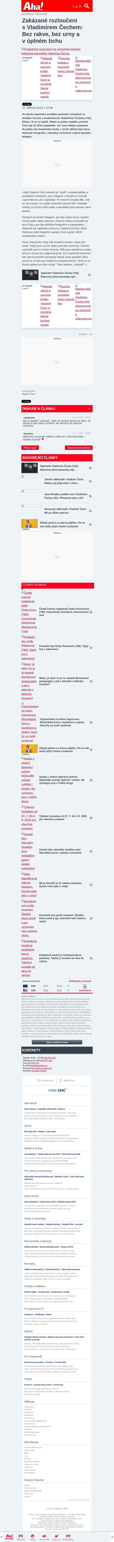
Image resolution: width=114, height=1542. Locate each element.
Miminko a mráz (62, 1177)
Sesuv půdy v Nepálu (32, 1394)
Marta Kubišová (39, 1023)
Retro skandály (68, 1539)
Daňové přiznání (31, 1247)
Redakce (58, 1508)
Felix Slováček (52, 1004)
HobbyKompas (29, 1424)
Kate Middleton (27, 1018)
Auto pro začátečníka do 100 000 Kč (37, 1426)
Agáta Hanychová (28, 999)
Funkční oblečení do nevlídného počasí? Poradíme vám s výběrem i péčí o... (52, 1189)
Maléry (32, 1539)
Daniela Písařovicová (63, 1002)
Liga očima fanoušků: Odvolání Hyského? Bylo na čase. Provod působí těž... (52, 1138)
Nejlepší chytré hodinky (34, 1224)
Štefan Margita (69, 1028)
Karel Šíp (87, 1015)
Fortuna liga (58, 1385)
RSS (66, 1508)
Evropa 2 (27, 1496)
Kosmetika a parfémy (32, 1461)
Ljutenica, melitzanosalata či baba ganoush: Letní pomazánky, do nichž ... (50, 1273)
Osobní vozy (29, 1412)
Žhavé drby (21, 1539)
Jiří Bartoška (85, 1012)
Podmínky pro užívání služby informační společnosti (56, 1523)
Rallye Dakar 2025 (48, 1202)
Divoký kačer (44, 1292)
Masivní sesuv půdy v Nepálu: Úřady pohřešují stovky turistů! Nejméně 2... (51, 1116)
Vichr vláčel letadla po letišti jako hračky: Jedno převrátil (44, 1118)
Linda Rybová (68, 1018)
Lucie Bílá (79, 1018)
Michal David (64, 1023)
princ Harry (47, 1036)
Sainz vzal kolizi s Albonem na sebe (37, 1211)
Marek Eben (26, 1023)
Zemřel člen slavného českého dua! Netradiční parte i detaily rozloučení (60, 851)
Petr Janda (71, 1026)
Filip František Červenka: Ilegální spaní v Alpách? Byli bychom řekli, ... (49, 1301)
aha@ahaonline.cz (38, 1065)
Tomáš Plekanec (57, 1031)
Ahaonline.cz (27, 14)
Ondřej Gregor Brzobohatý (41, 1026)
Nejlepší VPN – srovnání (72, 1224)
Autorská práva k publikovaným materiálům (57, 1521)
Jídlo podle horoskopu (71, 1269)
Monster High (29, 1450)
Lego (26, 1456)
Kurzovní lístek (31, 981)
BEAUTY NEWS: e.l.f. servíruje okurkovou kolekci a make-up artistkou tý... (51, 1321)
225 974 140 (50, 1058)
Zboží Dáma (28, 1415)
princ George (36, 1036)
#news (49, 1315)
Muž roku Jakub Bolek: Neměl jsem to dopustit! (41, 1389)
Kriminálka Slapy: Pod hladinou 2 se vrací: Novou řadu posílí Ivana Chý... (50, 1164)
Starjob (26, 1485)
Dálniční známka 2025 (66, 1202)
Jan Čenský (76, 1010)
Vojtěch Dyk (67, 1034)
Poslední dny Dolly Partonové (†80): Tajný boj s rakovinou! (63, 648)
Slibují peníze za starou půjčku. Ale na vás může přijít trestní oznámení (62, 524)
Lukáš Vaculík (66, 1020)
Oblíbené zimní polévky (34, 1269)
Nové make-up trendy (71, 1154)
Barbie (26, 1453)
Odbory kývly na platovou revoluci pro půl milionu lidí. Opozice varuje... (49, 1251)
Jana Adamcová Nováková (32, 1012)
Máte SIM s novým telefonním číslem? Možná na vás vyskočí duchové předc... (52, 1231)
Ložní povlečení (30, 1470)
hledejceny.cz (29, 1407)
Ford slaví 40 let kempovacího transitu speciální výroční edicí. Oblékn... (50, 1206)
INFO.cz (61, 1109)
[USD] (25, 990)
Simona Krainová (54, 1028)
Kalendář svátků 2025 (47, 1109)
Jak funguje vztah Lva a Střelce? (36, 1324)
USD (33, 990)
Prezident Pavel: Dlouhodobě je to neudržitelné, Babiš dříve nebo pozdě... (50, 1113)
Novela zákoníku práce (50, 1247)
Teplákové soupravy (31, 1464)
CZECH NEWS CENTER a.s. (57, 1514)
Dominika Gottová (81, 1002)
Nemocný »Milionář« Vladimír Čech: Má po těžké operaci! (65, 511)
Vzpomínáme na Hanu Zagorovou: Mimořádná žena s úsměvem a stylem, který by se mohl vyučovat (62, 722)
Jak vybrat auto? (30, 1435)
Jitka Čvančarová (55, 1015)
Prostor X (28, 1385)
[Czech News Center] (62, 1090)
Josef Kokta (67, 1015)
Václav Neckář (71, 1031)
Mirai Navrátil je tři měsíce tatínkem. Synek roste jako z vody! (60, 885)
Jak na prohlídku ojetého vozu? (35, 1421)
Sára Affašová (27, 1028)
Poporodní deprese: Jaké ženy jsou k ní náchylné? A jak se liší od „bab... (50, 1349)
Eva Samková (39, 1004)
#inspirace (29, 1315)
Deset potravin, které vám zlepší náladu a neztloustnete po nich (47, 1346)
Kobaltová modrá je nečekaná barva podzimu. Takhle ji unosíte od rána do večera (61, 958)
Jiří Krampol (26, 1015)
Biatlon (42, 1132)
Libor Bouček (55, 1018)
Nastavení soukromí (75, 1525)
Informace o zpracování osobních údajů (44, 1525)
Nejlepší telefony (53, 1224)
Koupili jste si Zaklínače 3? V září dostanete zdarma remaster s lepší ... (50, 1234)
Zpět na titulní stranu (57, 1042)
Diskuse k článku (38, 409)
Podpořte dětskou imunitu (35, 1337)
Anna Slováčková (52, 999)
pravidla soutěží (39, 1070)
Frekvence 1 (29, 1494)
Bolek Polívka (76, 999)
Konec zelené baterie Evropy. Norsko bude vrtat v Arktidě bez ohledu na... (50, 1254)
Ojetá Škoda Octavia (31, 1432)
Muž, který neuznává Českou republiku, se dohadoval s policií (46, 1391)
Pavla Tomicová (59, 1026)
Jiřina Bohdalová (39, 1015)
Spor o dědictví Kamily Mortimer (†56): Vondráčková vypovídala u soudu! (50, 1158)
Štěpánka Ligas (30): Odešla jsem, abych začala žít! (43, 1183)
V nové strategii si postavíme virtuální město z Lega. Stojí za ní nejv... (49, 1366)
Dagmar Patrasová (46, 1002)
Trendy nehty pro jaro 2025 (49, 1154)
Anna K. (40, 999)
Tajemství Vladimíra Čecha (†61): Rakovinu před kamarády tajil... (60, 275)
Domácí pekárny (53, 1269)
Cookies (63, 1525)
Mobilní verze (69, 1080)
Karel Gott (78, 1015)
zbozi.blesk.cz (29, 1418)
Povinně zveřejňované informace (57, 1529)
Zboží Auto (28, 1429)
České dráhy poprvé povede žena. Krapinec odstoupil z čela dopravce (49, 1256)
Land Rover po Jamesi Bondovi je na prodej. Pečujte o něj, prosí (47, 1208)
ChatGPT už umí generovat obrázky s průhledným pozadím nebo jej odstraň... (52, 1228)
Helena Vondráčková (58, 1007)
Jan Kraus (86, 1010)
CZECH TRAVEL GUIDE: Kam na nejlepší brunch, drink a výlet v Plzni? (50, 1318)
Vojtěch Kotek (78, 1034)
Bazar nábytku (29, 1473)
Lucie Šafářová (37, 1020)
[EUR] (25, 986)
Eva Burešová (27, 1004)
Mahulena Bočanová (82, 1020)
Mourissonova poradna (34, 1362)
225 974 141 (33, 1063)
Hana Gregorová (28, 1007)
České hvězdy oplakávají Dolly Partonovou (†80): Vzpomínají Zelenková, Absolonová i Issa (64, 612)
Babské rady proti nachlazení (60, 1337)
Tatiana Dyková (27, 1031)
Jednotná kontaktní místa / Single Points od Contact (64, 1527)
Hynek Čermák (75, 1007)
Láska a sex (56, 1539)
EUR (33, 986)
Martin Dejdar (52, 1023)
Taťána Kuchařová (83, 1028)
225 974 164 (46, 1060)
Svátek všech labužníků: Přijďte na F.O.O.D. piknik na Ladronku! (47, 1279)
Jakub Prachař (64, 1010)
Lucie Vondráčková (52, 1020)
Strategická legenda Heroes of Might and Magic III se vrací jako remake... (50, 1372)
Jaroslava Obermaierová (68, 1012)
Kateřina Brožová (42, 1018)
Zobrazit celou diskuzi (78, 447)
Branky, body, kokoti (43, 1385)
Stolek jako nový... (31, 1186)
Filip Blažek (64, 1004)
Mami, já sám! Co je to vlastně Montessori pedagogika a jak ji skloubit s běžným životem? (64, 681)
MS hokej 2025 (30, 1132)
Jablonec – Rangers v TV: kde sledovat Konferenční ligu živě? (46, 1135)
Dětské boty (28, 1467)
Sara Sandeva (40, 1028)
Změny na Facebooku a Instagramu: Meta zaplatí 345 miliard (46, 1161)
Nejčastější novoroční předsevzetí (39, 1177)
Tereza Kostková (42, 1031)
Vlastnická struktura (37, 1527)
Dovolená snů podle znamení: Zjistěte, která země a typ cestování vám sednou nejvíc (62, 918)
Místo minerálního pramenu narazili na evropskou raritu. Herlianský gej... (50, 1296)
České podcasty (30, 1488)
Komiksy (50, 1362)
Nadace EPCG (67, 1247)
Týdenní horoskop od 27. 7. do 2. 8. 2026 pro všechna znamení (63, 818)
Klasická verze (47, 1080)
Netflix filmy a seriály (60, 1292)
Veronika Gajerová (38, 1034)
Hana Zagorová (42, 1007)
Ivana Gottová (37, 1010)
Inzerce (49, 1508)
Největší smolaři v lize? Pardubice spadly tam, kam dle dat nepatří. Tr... (49, 1141)
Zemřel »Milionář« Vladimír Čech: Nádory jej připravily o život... (64, 481)
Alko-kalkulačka (31, 1202)
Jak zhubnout (30, 1154)
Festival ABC (60, 1362)
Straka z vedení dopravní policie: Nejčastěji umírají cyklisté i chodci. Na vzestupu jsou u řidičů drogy (61, 779)
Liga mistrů (51, 1132)
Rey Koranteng (84, 1026)
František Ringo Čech (79, 1004)
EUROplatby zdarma (79, 981)
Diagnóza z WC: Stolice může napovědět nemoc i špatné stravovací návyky (51, 1344)
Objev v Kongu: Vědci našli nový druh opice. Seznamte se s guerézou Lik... (51, 1369)
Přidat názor (30, 447)
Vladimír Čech (28, 394)
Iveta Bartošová (50, 1010)
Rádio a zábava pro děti (32, 1491)
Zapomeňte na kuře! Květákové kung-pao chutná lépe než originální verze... (51, 1276)
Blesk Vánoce (30, 1109)
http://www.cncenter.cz (41, 1068)
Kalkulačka (84, 990)
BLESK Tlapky (30, 1292)
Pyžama (27, 1459)
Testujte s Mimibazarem (32, 1447)
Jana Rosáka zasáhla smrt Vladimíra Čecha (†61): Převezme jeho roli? (65, 496)
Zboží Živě (28, 1409)
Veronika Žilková (54, 1034)
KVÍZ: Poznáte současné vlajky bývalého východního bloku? (46, 1299)
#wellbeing (40, 1315)
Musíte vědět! (44, 1539)
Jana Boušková (50, 1012)
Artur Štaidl (64, 999)
